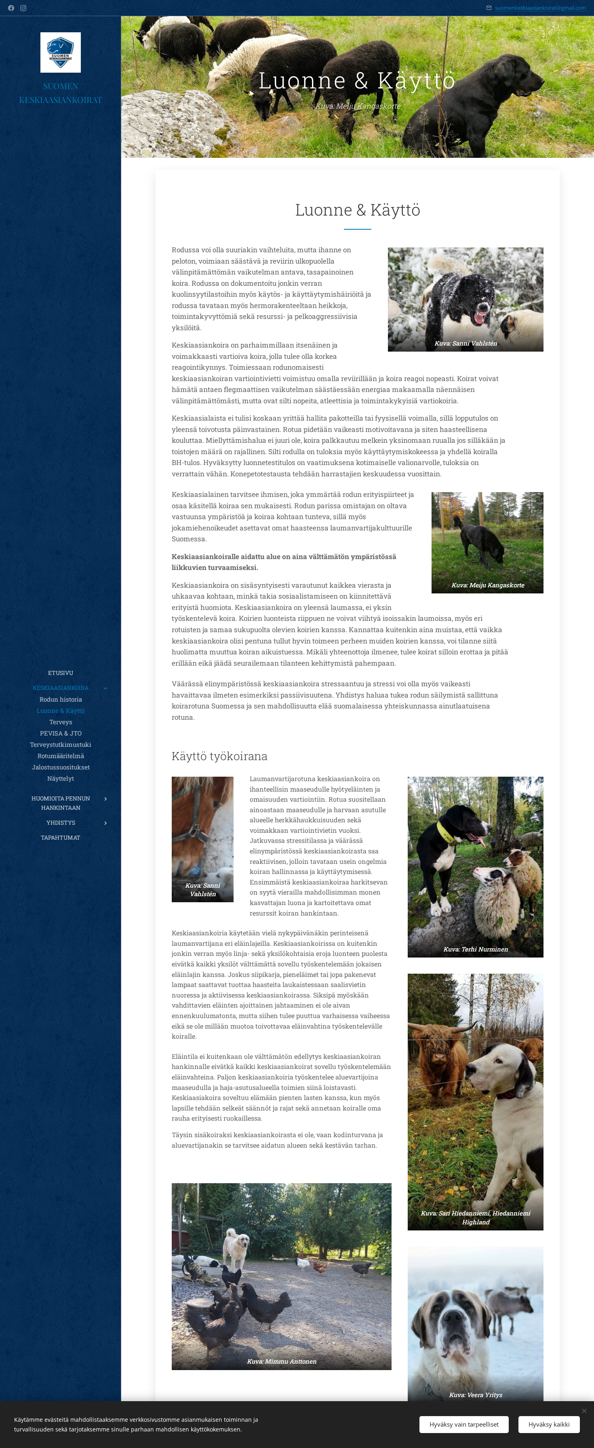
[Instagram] (23, 8)
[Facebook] (11, 8)
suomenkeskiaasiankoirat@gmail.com (540, 7)
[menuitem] (60, 672)
